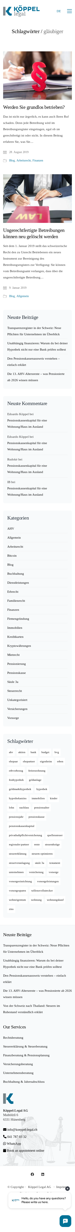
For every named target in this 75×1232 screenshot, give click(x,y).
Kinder (53, 798)
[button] (69, 11)
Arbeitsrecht (23, 160)
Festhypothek (16, 779)
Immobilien (14, 627)
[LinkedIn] (43, 1174)
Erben (60, 761)
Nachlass (24, 807)
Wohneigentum (17, 899)
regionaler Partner (19, 844)
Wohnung (36, 899)
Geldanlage (35, 779)
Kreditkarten (15, 636)
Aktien (21, 752)
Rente (37, 844)
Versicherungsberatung (18, 1064)
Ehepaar (13, 761)
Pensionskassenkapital (21, 826)
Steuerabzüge (52, 844)
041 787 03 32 (16, 1136)
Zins (11, 909)
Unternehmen (16, 872)
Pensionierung (16, 663)
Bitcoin (12, 555)
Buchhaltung (15, 573)
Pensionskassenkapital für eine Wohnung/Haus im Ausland (27, 423)
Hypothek (41, 789)
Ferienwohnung (36, 770)
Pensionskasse (16, 672)
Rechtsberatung (13, 1037)
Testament (54, 862)
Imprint (61, 1187)
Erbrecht (12, 591)
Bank (33, 752)
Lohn (11, 807)
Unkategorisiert (17, 700)
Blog (12, 160)
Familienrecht (16, 600)
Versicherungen (17, 709)
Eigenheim (46, 761)
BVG (57, 752)
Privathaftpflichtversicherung (25, 835)
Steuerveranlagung (19, 862)
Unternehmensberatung (18, 1073)
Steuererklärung (17, 853)
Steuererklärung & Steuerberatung (25, 1046)
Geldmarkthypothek (20, 789)
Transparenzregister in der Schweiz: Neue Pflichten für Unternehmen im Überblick (34, 331)
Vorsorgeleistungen (48, 881)
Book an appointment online (25, 1150)
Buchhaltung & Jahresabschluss (24, 1081)
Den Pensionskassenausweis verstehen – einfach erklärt (33, 361)
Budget (45, 752)
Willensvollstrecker (42, 890)
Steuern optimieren (42, 853)
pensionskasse (37, 816)
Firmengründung (18, 618)
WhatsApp (13, 1143)
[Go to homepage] (21, 11)
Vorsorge (13, 718)
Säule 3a (12, 682)
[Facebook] (32, 1174)
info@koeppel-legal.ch (22, 1129)
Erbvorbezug (16, 770)
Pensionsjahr (16, 816)
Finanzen (37, 160)
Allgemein (22, 296)
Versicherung (36, 872)
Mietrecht (13, 654)
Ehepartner (29, 761)
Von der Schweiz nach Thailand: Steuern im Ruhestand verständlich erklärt (31, 1009)
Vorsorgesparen (17, 890)
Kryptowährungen (19, 645)
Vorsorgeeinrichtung (20, 881)
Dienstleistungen (18, 582)
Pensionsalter (41, 807)
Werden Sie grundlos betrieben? (34, 107)
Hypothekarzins (17, 798)
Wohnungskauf (55, 899)
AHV (10, 528)
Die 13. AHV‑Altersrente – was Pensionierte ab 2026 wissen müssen (36, 377)
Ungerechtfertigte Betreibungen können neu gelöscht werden (34, 233)
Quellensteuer (54, 835)
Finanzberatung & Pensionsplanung (26, 1055)
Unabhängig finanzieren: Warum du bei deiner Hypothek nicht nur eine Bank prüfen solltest (37, 346)
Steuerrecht (14, 691)
